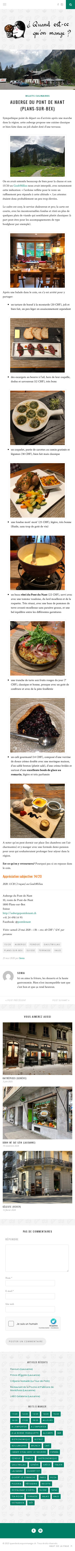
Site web (9, 1304)
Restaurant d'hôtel (23, 1490)
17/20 (25, 1420)
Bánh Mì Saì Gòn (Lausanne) (19, 1142)
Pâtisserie (31, 1483)
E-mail (9, 1291)
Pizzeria (16, 1483)
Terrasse (45, 950)
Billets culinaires (37, 95)
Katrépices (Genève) (15, 1078)
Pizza (53, 1477)
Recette (46, 1483)
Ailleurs (48, 1420)
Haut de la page (59, 1546)
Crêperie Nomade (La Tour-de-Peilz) (30, 1381)
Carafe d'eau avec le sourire (29, 1452)
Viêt (31, 1503)
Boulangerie (19, 1445)
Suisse (31, 950)
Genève (34, 1464)
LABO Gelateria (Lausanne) (25, 1396)
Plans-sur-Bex (13, 950)
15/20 (7, 944)
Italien (58, 1464)
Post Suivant (60, 1000)
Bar (59, 1433)
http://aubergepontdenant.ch (19, 913)
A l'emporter (19, 1426)
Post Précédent (16, 1000)
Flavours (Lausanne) (21, 1369)
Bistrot (38, 1439)
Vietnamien (18, 1503)
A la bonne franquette (25, 1433)
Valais (45, 1496)
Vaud (58, 950)
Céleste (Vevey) (12, 1206)
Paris (43, 1477)
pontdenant (24, 922)
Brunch (35, 1445)
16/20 (15, 1420)
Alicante (48, 1433)
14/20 (46, 1414)
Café (47, 1445)
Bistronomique (21, 1439)
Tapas (54, 1490)
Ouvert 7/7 (33, 1471)
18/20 (35, 1420)
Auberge (20, 944)
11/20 (15, 1414)
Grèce (46, 1464)
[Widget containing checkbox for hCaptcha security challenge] (32, 1324)
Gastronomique (47, 1458)
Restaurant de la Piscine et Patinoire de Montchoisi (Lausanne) (32, 1388)
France (29, 1458)
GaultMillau (20, 186)
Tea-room (17, 1496)
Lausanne (17, 1471)
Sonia (22, 958)
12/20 (25, 1414)
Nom (8, 1278)
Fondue (35, 944)
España (54, 1452)
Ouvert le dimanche (23, 1477)
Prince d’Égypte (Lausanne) (25, 1375)
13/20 (35, 1414)
